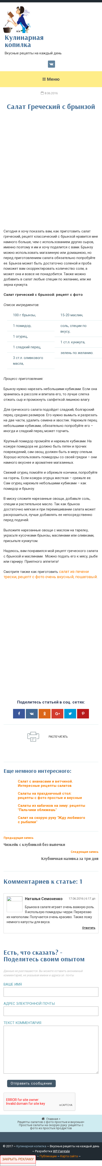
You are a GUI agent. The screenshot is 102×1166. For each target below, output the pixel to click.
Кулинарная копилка (31, 1146)
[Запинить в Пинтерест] (83, 713)
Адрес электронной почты (29, 1003)
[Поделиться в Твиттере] (70, 713)
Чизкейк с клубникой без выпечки (34, 844)
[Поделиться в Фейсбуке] (19, 713)
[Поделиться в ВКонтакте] (32, 713)
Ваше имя (13, 984)
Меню (53, 79)
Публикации (48, 1156)
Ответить (88, 928)
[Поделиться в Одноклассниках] (45, 713)
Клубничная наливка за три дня (69, 858)
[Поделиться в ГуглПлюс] (57, 713)
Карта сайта (69, 1156)
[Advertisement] (51, 173)
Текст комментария (22, 1023)
